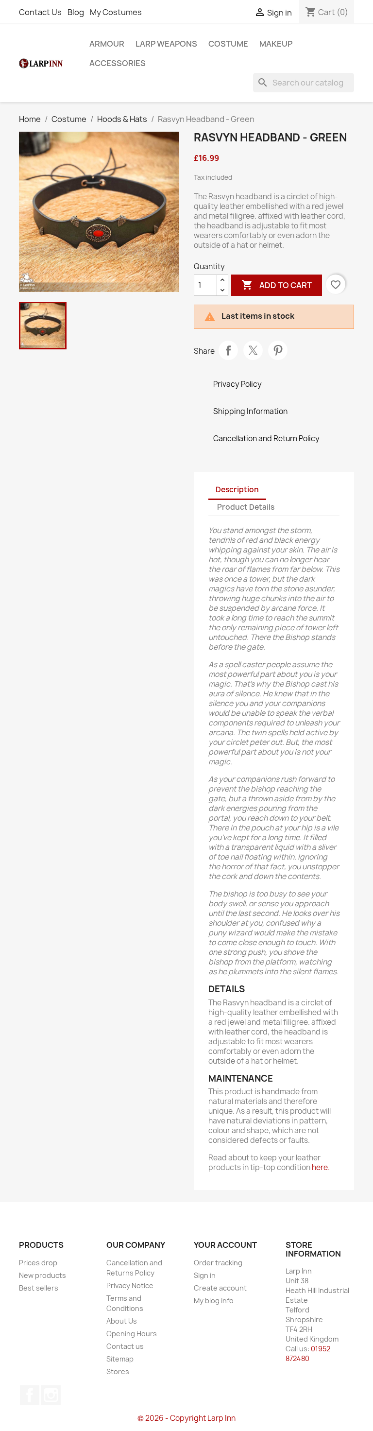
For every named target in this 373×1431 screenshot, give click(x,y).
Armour (106, 43)
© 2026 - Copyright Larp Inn (186, 1418)
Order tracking (218, 1262)
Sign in (205, 1275)
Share (228, 350)
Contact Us (40, 12)
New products (42, 1275)
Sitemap (120, 1358)
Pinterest (278, 350)
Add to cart (276, 285)
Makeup (275, 43)
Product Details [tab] (245, 507)
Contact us (125, 1346)
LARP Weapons (166, 43)
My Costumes (116, 12)
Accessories (117, 63)
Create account (220, 1288)
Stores (117, 1371)
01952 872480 (308, 1353)
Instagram (51, 1395)
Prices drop (38, 1262)
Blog (76, 12)
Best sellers (38, 1288)
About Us (121, 1321)
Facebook (29, 1395)
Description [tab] (237, 489)
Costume (228, 43)
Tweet (253, 350)
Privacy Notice (129, 1285)
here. (321, 1167)
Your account (225, 1245)
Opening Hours (131, 1333)
